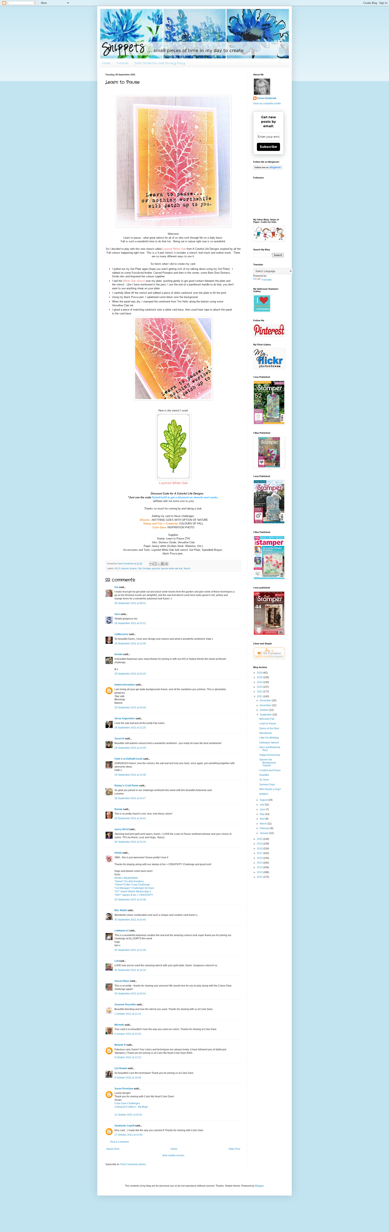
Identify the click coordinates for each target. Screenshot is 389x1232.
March (263, 823)
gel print (156, 568)
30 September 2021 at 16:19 (130, 970)
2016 (260, 858)
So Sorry (264, 779)
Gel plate (146, 568)
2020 (260, 839)
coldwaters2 (121, 930)
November (266, 705)
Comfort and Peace (270, 770)
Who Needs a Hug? (270, 789)
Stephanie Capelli (124, 1125)
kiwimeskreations (124, 684)
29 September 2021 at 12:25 (130, 727)
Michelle (119, 1024)
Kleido (118, 852)
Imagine (263, 793)
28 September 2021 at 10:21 (130, 623)
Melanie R (120, 1044)
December (266, 700)
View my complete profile (267, 103)
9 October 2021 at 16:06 (127, 1077)
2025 (260, 677)
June (263, 809)
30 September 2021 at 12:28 (130, 950)
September (266, 714)
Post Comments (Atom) (133, 1164)
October (264, 710)
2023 (260, 686)
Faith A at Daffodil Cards (128, 758)
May (262, 814)
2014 (260, 867)
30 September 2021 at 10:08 (130, 899)
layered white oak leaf (171, 568)
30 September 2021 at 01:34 (130, 841)
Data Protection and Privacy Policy (160, 63)
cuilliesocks (121, 634)
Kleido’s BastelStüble (126, 877)
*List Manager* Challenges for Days (134, 888)
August (264, 800)
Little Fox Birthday (269, 737)
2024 (260, 682)
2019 (260, 843)
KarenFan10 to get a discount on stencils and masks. (185, 497)
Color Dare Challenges (127, 1103)
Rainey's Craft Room (126, 785)
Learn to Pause (267, 723)
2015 (260, 862)
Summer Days (267, 784)
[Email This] (151, 564)
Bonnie (118, 809)
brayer (133, 568)
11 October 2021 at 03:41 (128, 1114)
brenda (118, 654)
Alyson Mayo (121, 981)
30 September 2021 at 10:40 (130, 919)
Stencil (187, 568)
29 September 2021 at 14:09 (130, 747)
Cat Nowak (120, 1068)
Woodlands (265, 733)
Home (106, 63)
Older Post (234, 1149)
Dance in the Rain (269, 728)
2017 (260, 853)
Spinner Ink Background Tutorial (267, 762)
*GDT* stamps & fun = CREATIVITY (133, 895)
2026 (260, 672)
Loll (116, 961)
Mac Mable (120, 910)
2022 (260, 691)
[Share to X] (159, 564)
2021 (260, 696)
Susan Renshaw (123, 1088)
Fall (139, 568)
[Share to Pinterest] (167, 564)
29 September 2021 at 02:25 (130, 673)
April (262, 818)
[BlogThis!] (155, 564)
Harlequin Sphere (269, 742)
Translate (266, 279)
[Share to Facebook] (163, 564)
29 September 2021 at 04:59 (130, 707)
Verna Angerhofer (124, 718)
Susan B (119, 738)
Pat (116, 587)
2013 (260, 872)
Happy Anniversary (269, 755)
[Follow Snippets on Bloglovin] (267, 168)
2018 (260, 848)
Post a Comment (119, 1141)
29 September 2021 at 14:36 (130, 774)
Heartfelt (264, 775)
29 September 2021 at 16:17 (130, 798)
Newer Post (112, 1149)
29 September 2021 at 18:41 (130, 818)
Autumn (125, 568)
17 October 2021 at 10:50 (128, 1134)
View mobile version (173, 1155)
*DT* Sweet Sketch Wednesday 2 (132, 891)
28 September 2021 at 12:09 (130, 643)
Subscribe (268, 147)
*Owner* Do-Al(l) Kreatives (129, 881)
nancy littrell (121, 829)
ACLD (117, 568)
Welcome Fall (266, 718)
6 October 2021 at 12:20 (127, 1033)
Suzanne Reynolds (125, 1004)
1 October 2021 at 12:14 (127, 1013)
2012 (260, 876)
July (262, 804)
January (264, 833)
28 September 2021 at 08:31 (130, 603)
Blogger (259, 1185)
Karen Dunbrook (266, 98)
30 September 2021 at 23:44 (130, 993)
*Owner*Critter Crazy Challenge (132, 884)
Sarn (117, 614)
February (265, 828)
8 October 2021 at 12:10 (127, 1057)
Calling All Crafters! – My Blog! (131, 1106)
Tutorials (122, 63)
